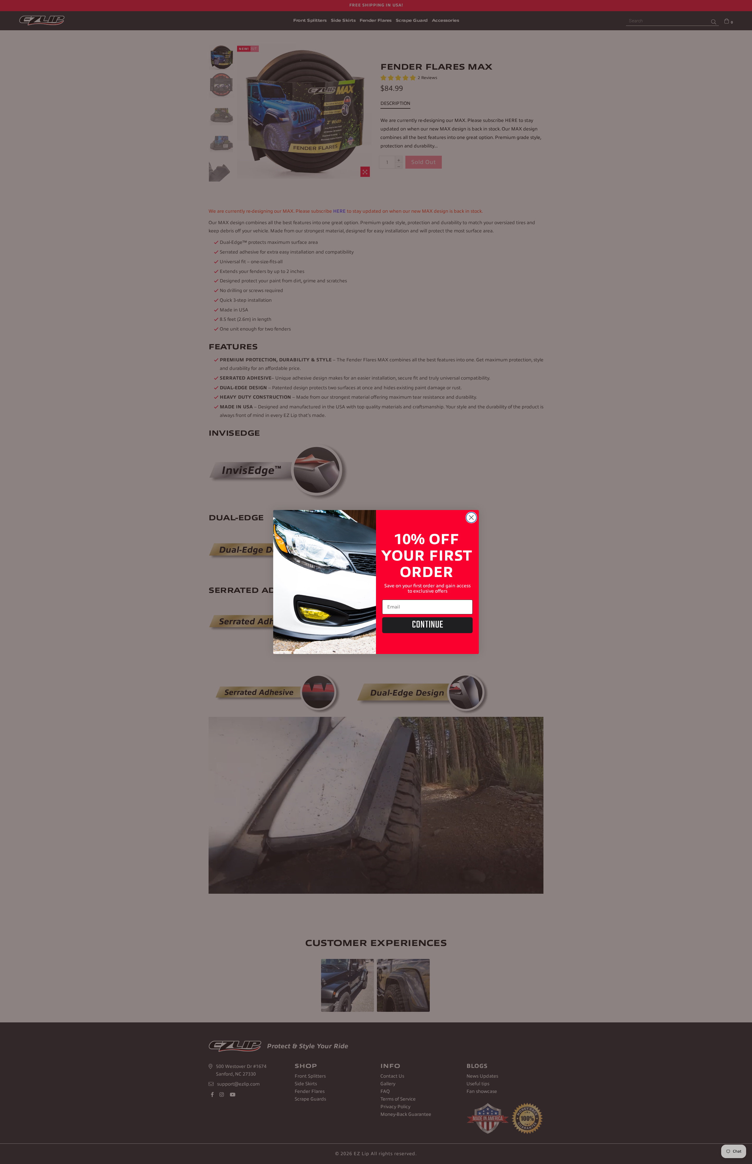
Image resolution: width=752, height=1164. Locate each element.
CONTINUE (427, 625)
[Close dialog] (471, 517)
